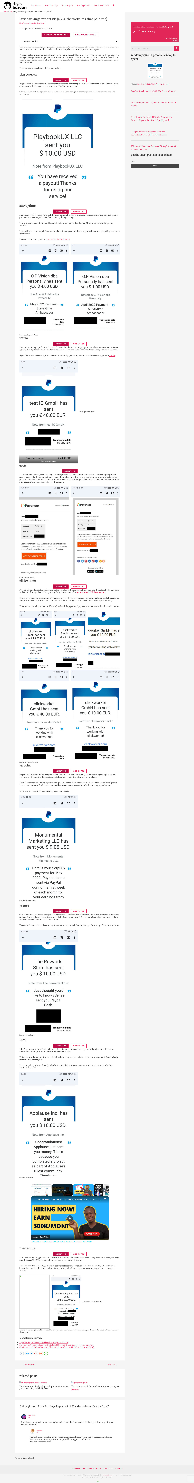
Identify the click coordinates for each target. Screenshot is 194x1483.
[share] (104, 1198)
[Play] (83, 1190)
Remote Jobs (67, 5)
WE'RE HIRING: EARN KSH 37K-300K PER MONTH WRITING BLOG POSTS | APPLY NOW (69, 1199)
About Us (119, 1468)
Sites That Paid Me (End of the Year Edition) (153, 84)
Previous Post (29, 1365)
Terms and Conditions (91, 1468)
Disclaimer (75, 1468)
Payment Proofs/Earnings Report (34, 23)
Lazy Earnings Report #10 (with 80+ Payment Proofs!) (153, 91)
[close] (98, 1475)
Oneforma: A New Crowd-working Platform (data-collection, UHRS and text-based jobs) (56, 1347)
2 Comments (75, 1389)
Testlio (112, 355)
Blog (20, 23)
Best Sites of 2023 (101, 5)
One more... (176, 40)
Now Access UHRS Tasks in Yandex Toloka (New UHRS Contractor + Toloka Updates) (56, 1344)
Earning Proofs (83, 5)
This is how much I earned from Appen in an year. (95, 1386)
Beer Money (36, 5)
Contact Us (108, 1468)
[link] (34, 1200)
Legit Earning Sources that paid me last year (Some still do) (43, 1342)
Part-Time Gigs (51, 5)
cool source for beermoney (58, 239)
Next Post (112, 1365)
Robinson (31, 1415)
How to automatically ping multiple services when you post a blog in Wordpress (43, 1387)
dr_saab (39, 1430)
